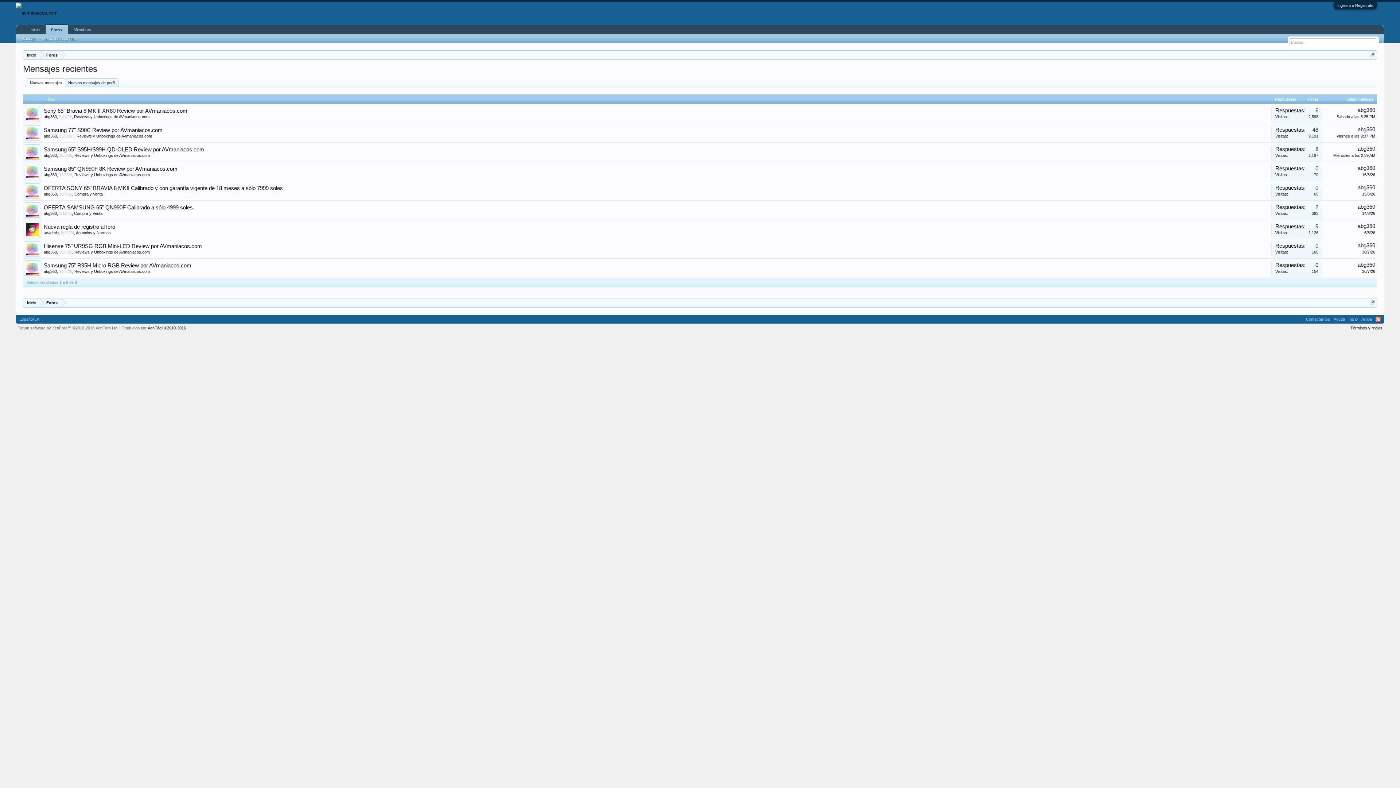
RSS (1378, 319)
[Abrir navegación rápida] (1372, 55)
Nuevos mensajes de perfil (91, 83)
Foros (56, 30)
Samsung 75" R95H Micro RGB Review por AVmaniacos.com (117, 266)
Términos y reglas (1366, 328)
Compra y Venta (88, 194)
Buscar (28, 38)
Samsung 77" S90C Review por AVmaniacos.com (103, 130)
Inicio (35, 29)
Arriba (1366, 319)
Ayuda (1339, 319)
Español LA (29, 319)
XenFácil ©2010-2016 (167, 328)
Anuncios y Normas (93, 233)
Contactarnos (1318, 319)
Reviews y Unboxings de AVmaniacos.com (111, 117)
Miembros (82, 29)
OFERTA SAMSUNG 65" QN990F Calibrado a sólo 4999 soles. (119, 207)
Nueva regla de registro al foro (79, 227)
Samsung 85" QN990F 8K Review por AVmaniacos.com (111, 169)
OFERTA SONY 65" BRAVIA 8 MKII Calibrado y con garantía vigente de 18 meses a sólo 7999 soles (163, 188)
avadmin (51, 233)
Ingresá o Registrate (1355, 5)
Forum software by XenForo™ (68, 328)
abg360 (50, 117)
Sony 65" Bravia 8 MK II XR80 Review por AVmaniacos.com (115, 111)
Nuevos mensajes (46, 83)
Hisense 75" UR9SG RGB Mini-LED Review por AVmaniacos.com (123, 246)
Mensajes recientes (59, 38)
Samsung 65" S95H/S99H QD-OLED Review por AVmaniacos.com (124, 149)
